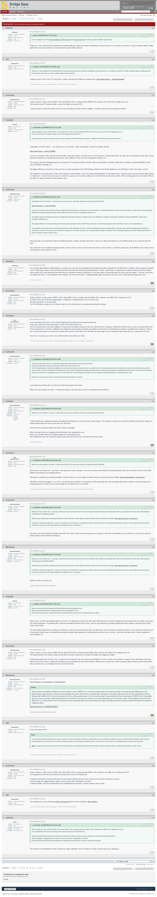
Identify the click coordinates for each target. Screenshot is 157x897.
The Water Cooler (31, 15)
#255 (153, 646)
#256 (153, 675)
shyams (9, 28)
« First (14, 18)
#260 (153, 818)
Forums (4, 11)
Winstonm (10, 547)
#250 (153, 401)
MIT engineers (66, 39)
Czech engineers (79, 39)
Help (151, 8)
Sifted (33, 746)
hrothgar (9, 401)
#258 (153, 766)
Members (13, 11)
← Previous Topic (129, 864)
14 (30, 18)
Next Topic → (150, 864)
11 (21, 18)
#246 (153, 261)
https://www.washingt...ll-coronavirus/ (132, 477)
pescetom (10, 95)
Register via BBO (129, 8)
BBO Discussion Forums (9, 15)
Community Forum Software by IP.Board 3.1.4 (141, 893)
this (39, 781)
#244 (153, 120)
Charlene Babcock (55, 39)
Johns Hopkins (92, 802)
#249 (153, 352)
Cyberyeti (10, 190)
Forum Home (14, 893)
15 (33, 18)
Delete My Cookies (24, 893)
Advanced (155, 11)
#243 (153, 95)
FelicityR (9, 120)
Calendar (21, 11)
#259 (153, 795)
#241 (153, 28)
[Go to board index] (15, 5)
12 (24, 18)
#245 (153, 189)
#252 (153, 500)
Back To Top (6, 893)
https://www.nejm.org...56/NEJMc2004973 (44, 707)
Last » (40, 18)
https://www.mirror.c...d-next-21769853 (42, 151)
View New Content (146, 15)
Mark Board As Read (36, 893)
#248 (153, 316)
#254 (153, 596)
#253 (153, 547)
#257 (153, 723)
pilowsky (9, 261)
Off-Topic (21, 15)
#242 (153, 59)
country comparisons (62, 802)
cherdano (10, 316)
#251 (153, 453)
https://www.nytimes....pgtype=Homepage (110, 79)
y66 (7, 59)
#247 (153, 291)
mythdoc (9, 818)
